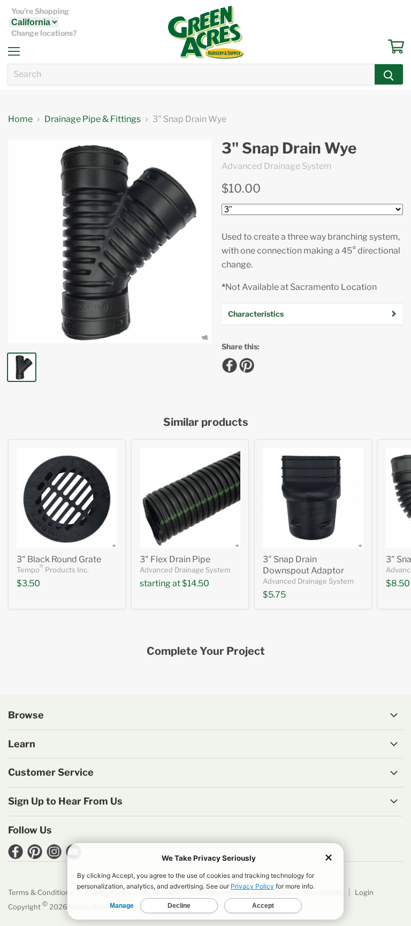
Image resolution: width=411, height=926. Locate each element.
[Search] (389, 74)
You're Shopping (40, 11)
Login (364, 892)
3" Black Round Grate (59, 559)
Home (20, 119)
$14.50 (195, 583)
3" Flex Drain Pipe (175, 559)
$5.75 (274, 595)
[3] (67, 498)
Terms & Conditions (40, 892)
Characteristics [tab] (256, 313)
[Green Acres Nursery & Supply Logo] (205, 32)
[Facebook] (228, 363)
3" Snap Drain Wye (289, 148)
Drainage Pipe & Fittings (92, 119)
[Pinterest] (245, 363)
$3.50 (28, 583)
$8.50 (398, 583)
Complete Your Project (206, 651)
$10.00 (241, 188)
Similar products (205, 422)
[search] (191, 74)
